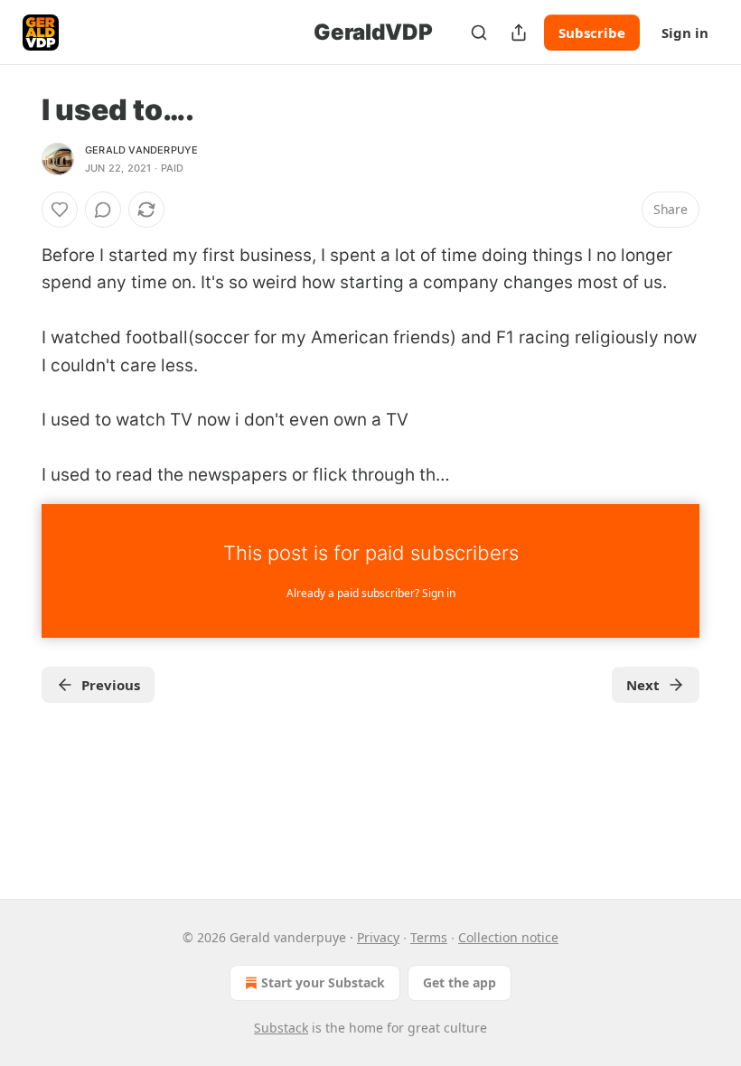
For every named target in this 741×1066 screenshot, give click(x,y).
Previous (110, 685)
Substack (281, 1027)
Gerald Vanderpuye (141, 150)
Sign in (684, 32)
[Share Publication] (519, 32)
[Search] (479, 32)
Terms (428, 937)
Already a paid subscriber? (370, 593)
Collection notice (508, 937)
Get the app (459, 982)
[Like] (60, 210)
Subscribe (591, 32)
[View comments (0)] (103, 210)
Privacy (378, 937)
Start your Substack (323, 982)
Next (643, 685)
